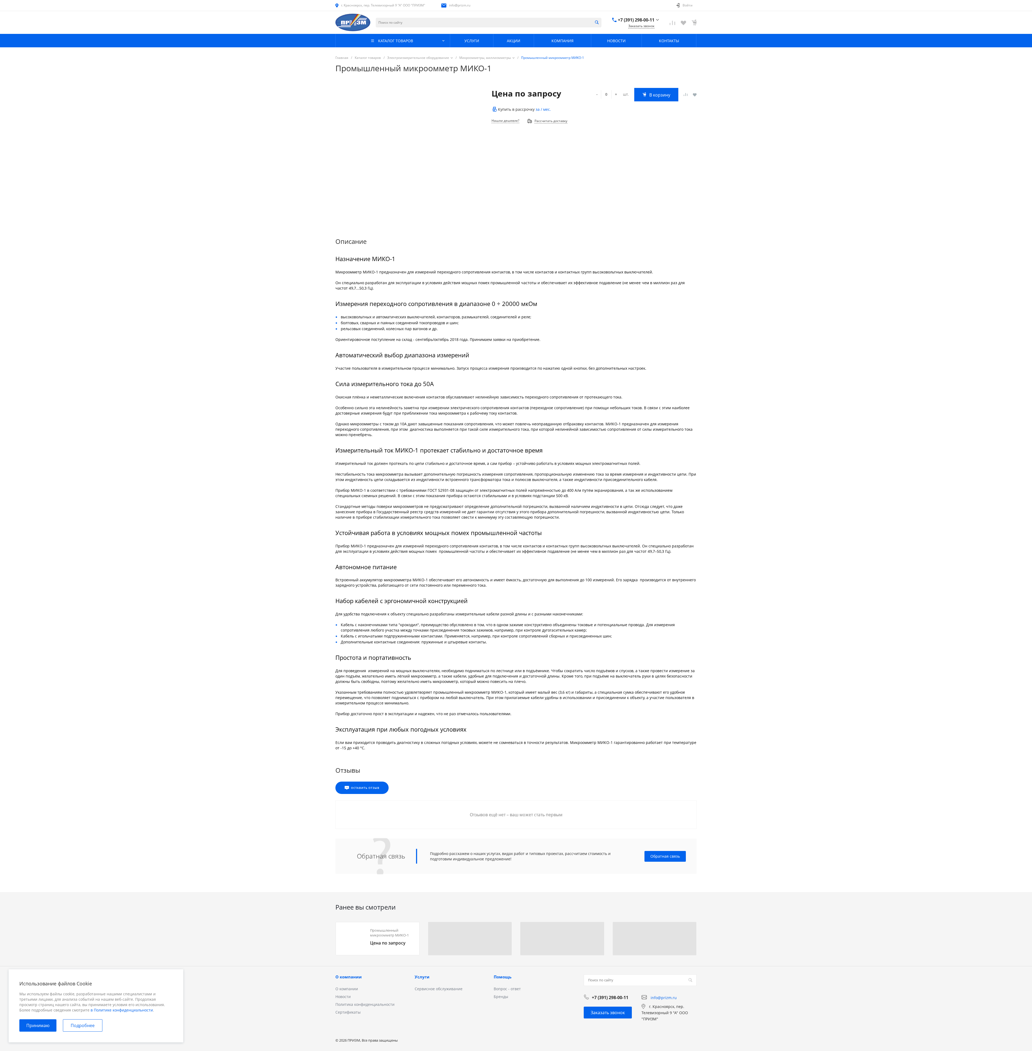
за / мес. (543, 109)
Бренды (501, 996)
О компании (348, 976)
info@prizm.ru (459, 5)
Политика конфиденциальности (365, 1004)
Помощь (502, 976)
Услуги (422, 976)
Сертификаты (348, 1012)
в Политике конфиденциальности (122, 1010)
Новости (343, 996)
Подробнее (83, 1025)
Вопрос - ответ (507, 988)
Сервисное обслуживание (439, 988)
